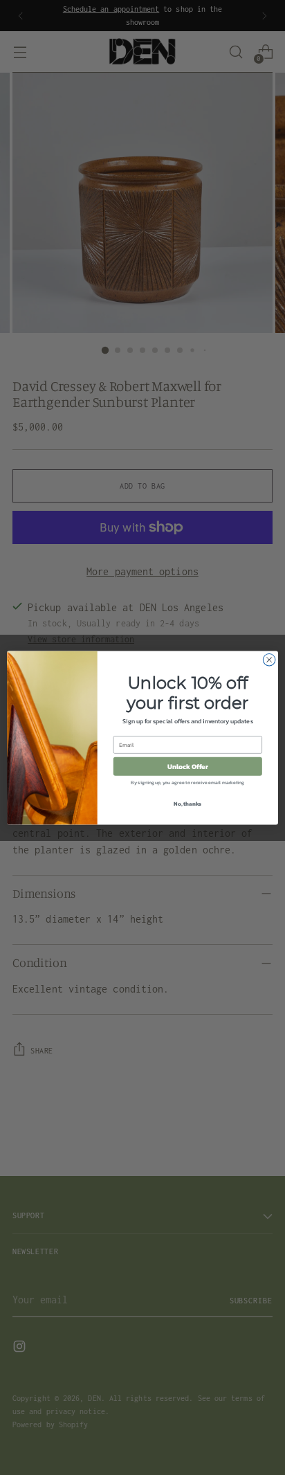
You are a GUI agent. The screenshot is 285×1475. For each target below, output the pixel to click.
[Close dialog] (269, 659)
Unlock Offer (187, 766)
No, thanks (187, 803)
